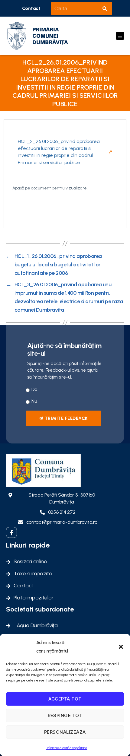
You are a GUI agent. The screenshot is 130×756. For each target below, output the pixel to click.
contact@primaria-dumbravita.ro (61, 522)
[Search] (104, 8)
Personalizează (65, 732)
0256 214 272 (62, 512)
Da (34, 389)
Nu (34, 401)
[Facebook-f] (11, 532)
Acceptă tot (65, 699)
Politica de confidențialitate (66, 748)
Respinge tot (65, 715)
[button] (121, 647)
